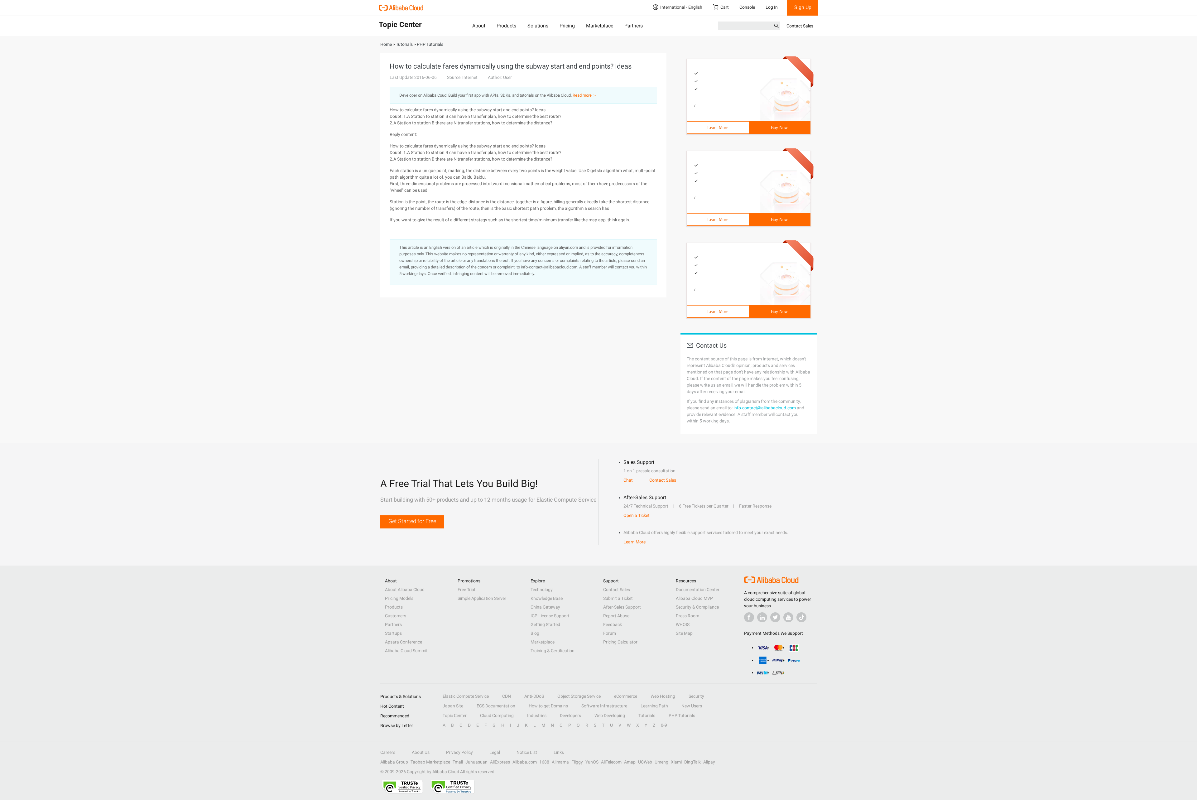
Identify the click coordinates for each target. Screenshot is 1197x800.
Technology (542, 589)
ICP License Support (550, 615)
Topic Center (455, 715)
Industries (536, 715)
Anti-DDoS (534, 696)
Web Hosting (663, 696)
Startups (393, 633)
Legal (494, 752)
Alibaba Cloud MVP (694, 598)
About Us (421, 752)
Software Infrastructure (604, 705)
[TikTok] (801, 617)
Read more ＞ (585, 95)
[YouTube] (788, 617)
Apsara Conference (403, 641)
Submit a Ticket (618, 598)
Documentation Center (697, 589)
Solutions (537, 26)
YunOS (591, 761)
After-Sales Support (622, 607)
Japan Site (453, 705)
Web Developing (609, 715)
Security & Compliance (697, 607)
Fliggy (577, 761)
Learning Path (654, 705)
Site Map (684, 633)
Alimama (560, 761)
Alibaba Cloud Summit (406, 650)
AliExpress (500, 761)
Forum (609, 633)
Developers (570, 715)
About (478, 26)
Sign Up (802, 7)
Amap (630, 761)
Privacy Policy (459, 752)
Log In (772, 7)
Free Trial (466, 589)
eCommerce (625, 696)
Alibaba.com (524, 761)
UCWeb (645, 761)
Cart (724, 7)
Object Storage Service (579, 696)
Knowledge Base (547, 598)
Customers (395, 615)
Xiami (676, 761)
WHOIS (683, 624)
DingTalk (692, 761)
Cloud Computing (497, 715)
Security (696, 696)
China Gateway (545, 607)
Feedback (612, 624)
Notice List (527, 752)
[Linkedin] (762, 617)
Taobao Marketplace (430, 761)
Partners (633, 26)
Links (559, 752)
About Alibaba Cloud (405, 589)
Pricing (567, 26)
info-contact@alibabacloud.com (764, 407)
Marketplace (599, 26)
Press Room (687, 615)
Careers (387, 752)
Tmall (458, 761)
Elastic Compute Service (466, 696)
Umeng (661, 761)
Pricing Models (399, 598)
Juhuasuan (476, 761)
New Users (691, 705)
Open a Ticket (636, 515)
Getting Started (545, 624)
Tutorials (646, 715)
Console (747, 7)
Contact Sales (799, 25)
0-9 (664, 725)
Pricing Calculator (620, 641)
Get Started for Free (412, 521)
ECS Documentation (496, 705)
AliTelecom (611, 761)
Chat (628, 480)
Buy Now (779, 127)
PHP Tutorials (682, 715)
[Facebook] (749, 617)
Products (506, 26)
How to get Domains (548, 705)
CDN (506, 696)
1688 (544, 761)
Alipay (709, 761)
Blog (535, 633)
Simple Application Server (482, 598)
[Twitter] (775, 617)
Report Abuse (616, 615)
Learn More (717, 127)
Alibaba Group (394, 761)
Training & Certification (552, 650)
